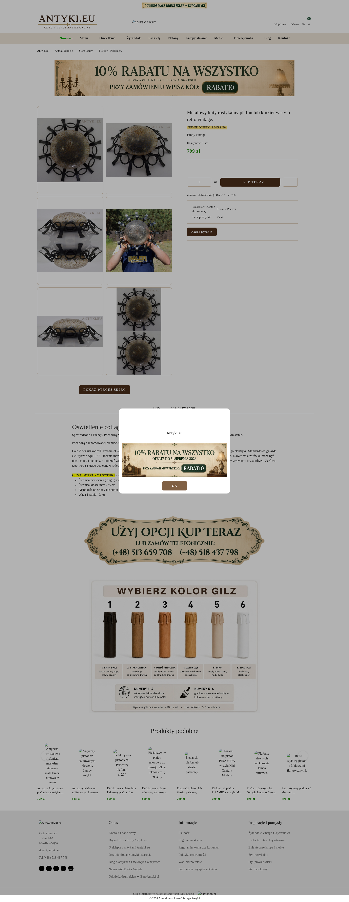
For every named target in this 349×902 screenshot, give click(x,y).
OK (174, 485)
